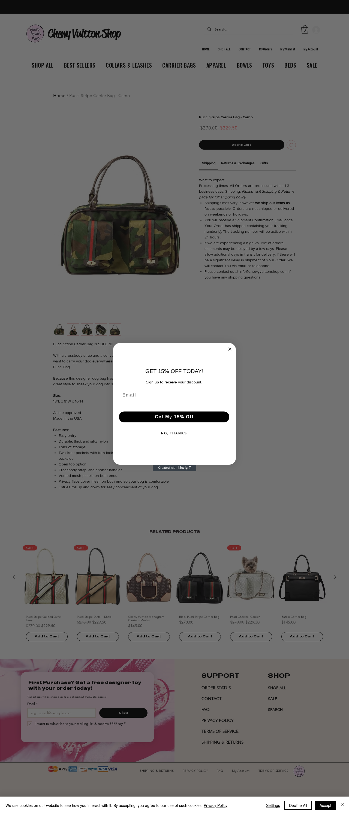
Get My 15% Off (174, 416)
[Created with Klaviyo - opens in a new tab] (174, 468)
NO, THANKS (174, 433)
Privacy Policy (215, 805)
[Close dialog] (230, 349)
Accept (325, 805)
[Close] (342, 805)
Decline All (298, 805)
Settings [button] (273, 805)
